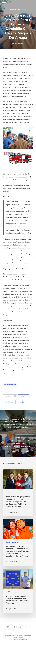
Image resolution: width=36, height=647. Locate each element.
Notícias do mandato (18, 9)
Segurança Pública (10, 384)
